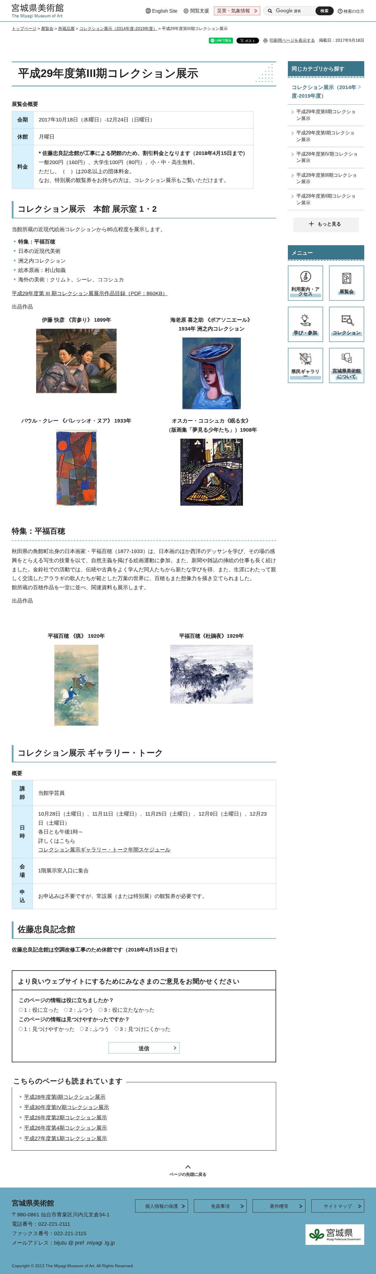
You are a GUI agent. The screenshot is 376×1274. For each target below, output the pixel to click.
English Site (164, 11)
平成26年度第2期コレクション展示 (65, 1118)
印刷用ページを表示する (292, 40)
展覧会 (47, 28)
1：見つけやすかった (49, 1029)
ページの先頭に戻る (188, 1174)
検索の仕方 (354, 11)
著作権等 (279, 1206)
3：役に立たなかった (129, 1010)
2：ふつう (81, 1010)
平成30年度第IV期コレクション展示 (66, 1107)
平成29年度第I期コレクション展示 (325, 136)
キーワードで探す (270, 11)
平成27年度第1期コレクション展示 (65, 1138)
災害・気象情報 (233, 10)
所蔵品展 (66, 28)
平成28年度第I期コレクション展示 (64, 1097)
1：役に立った (41, 1010)
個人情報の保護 (161, 1206)
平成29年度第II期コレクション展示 (326, 115)
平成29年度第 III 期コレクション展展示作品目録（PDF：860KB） (90, 293)
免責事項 (220, 1206)
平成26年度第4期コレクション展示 (65, 1128)
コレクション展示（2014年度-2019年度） (118, 28)
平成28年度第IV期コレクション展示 (327, 157)
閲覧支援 (199, 10)
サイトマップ (338, 1206)
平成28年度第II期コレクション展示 (326, 199)
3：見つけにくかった (145, 1029)
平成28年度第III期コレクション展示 (326, 178)
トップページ (24, 28)
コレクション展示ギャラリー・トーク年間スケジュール (104, 850)
